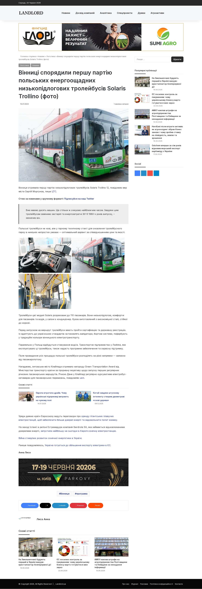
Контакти (179, 584)
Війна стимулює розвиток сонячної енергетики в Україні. (50, 438)
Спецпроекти (124, 13)
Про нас (125, 584)
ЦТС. (54, 191)
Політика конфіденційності (161, 584)
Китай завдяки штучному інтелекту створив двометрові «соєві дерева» (108, 396)
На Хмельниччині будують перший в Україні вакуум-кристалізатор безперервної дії (35, 562)
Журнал (134, 584)
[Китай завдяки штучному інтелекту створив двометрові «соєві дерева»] (83, 396)
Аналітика (106, 13)
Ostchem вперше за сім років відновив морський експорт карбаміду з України (166, 148)
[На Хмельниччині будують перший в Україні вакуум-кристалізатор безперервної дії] (35, 547)
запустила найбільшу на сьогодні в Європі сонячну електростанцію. (78, 431)
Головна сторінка (28, 56)
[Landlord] (31, 13)
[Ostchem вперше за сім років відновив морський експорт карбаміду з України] (142, 149)
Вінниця (64, 493)
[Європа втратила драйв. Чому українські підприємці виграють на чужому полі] (26, 396)
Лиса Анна (43, 519)
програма (81, 493)
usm (82, 377)
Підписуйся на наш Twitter (79, 198)
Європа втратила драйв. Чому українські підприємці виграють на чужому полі (52, 396)
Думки (141, 13)
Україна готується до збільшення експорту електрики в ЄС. (78, 445)
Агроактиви (157, 13)
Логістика (50, 56)
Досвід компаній (85, 13)
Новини (66, 13)
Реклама (144, 584)
